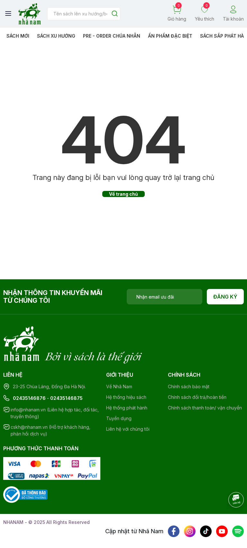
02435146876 (29, 398)
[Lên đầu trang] (229, 517)
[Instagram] (190, 531)
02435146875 (66, 398)
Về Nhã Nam (119, 386)
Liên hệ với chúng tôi (128, 429)
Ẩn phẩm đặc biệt (170, 36)
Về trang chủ (123, 194)
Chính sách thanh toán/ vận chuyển (205, 407)
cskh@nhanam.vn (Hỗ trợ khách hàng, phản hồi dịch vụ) (50, 430)
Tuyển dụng (119, 418)
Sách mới (17, 36)
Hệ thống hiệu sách (126, 397)
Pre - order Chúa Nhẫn (111, 36)
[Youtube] (222, 531)
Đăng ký (225, 296)
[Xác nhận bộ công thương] (25, 494)
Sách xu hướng (56, 36)
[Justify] (115, 14)
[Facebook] (173, 531)
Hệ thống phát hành (126, 407)
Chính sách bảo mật (188, 386)
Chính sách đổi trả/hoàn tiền (197, 397)
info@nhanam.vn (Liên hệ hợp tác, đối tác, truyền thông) (55, 413)
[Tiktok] (206, 531)
